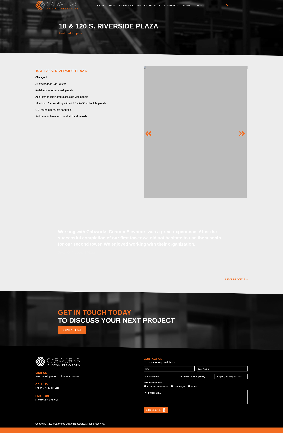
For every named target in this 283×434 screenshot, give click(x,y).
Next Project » (236, 279)
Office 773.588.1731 (47, 387)
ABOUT (100, 5)
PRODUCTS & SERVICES (121, 5)
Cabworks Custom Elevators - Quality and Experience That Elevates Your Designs (56, 5)
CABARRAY (169, 5)
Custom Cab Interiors (157, 386)
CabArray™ (179, 386)
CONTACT (199, 5)
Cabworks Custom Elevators (69, 423)
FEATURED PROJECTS (148, 5)
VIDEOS (186, 5)
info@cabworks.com (47, 399)
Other (194, 386)
